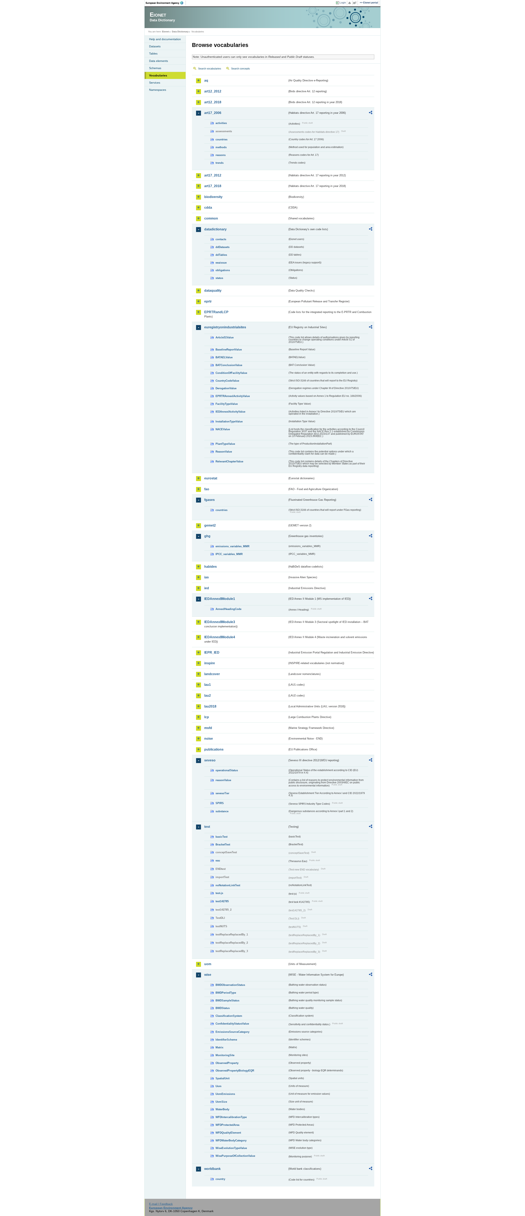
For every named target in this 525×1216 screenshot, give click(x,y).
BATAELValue (224, 357)
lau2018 (210, 706)
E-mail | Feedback (161, 1204)
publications (214, 749)
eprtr (208, 301)
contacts (221, 239)
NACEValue (223, 429)
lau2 (207, 695)
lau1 (207, 684)
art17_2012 (212, 175)
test (207, 826)
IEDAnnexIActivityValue (230, 411)
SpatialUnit (222, 1078)
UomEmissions (225, 1093)
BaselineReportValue (229, 349)
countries (221, 139)
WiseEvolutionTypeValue (231, 1148)
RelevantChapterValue (229, 461)
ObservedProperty (227, 1063)
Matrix (219, 1047)
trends (220, 162)
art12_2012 (212, 91)
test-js (219, 893)
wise (207, 974)
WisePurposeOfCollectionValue (235, 1155)
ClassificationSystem (229, 1015)
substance (222, 811)
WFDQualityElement (228, 1132)
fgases (209, 500)
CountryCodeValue (227, 380)
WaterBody (222, 1109)
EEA (166, 3)
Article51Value (225, 337)
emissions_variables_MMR (232, 546)
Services (154, 82)
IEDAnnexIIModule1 (219, 599)
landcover (212, 674)
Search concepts (240, 68)
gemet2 (210, 525)
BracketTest (223, 844)
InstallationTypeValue (229, 421)
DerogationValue (226, 388)
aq (206, 80)
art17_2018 (212, 186)
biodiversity (213, 197)
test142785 (222, 901)
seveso (210, 760)
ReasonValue (224, 451)
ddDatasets (222, 247)
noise (208, 738)
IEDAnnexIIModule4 (219, 637)
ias (206, 577)
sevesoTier (222, 793)
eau (218, 860)
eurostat (210, 478)
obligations (223, 270)
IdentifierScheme (226, 1039)
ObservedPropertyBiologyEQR (235, 1070)
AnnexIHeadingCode (228, 609)
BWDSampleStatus (227, 1000)
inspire (209, 663)
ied (206, 588)
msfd (208, 728)
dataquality (212, 290)
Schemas (155, 68)
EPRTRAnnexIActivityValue (233, 396)
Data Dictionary (180, 31)
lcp (206, 717)
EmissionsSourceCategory (232, 1031)
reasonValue (223, 780)
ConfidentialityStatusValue (232, 1023)
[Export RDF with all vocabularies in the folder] (370, 113)
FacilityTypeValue (227, 403)
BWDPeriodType (226, 992)
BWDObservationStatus (230, 984)
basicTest (221, 836)
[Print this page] (350, 3)
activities (221, 123)
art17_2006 (212, 113)
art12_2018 (212, 102)
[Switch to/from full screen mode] (355, 3)
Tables (153, 53)
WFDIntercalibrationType (231, 1117)
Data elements (158, 61)
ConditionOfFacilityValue (231, 372)
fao (206, 489)
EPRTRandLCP (216, 312)
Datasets (155, 46)
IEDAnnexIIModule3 (219, 622)
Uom (218, 1086)
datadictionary (215, 229)
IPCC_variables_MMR (229, 554)
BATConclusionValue (229, 365)
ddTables (221, 254)
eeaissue (221, 262)
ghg (207, 536)
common (211, 218)
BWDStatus (223, 1008)
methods (221, 147)
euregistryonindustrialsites (225, 327)
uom (207, 964)
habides (210, 566)
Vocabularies (158, 75)
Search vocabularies (209, 68)
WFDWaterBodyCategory (231, 1140)
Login (343, 2)
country (220, 1179)
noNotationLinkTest (228, 885)
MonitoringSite (225, 1055)
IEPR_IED (211, 652)
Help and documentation (165, 39)
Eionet (165, 31)
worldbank (212, 1168)
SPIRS (220, 803)
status (219, 278)
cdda (208, 207)
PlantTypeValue (225, 443)
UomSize (221, 1101)
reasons (221, 155)
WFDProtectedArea (227, 1124)
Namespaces (157, 89)
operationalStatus (227, 770)
